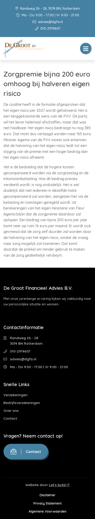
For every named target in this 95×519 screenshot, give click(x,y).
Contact (10, 418)
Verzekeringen (15, 395)
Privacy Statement (47, 503)
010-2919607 (49, 28)
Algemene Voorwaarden (47, 511)
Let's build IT (59, 485)
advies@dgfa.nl (50, 22)
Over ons (11, 410)
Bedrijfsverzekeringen (21, 403)
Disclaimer (48, 495)
